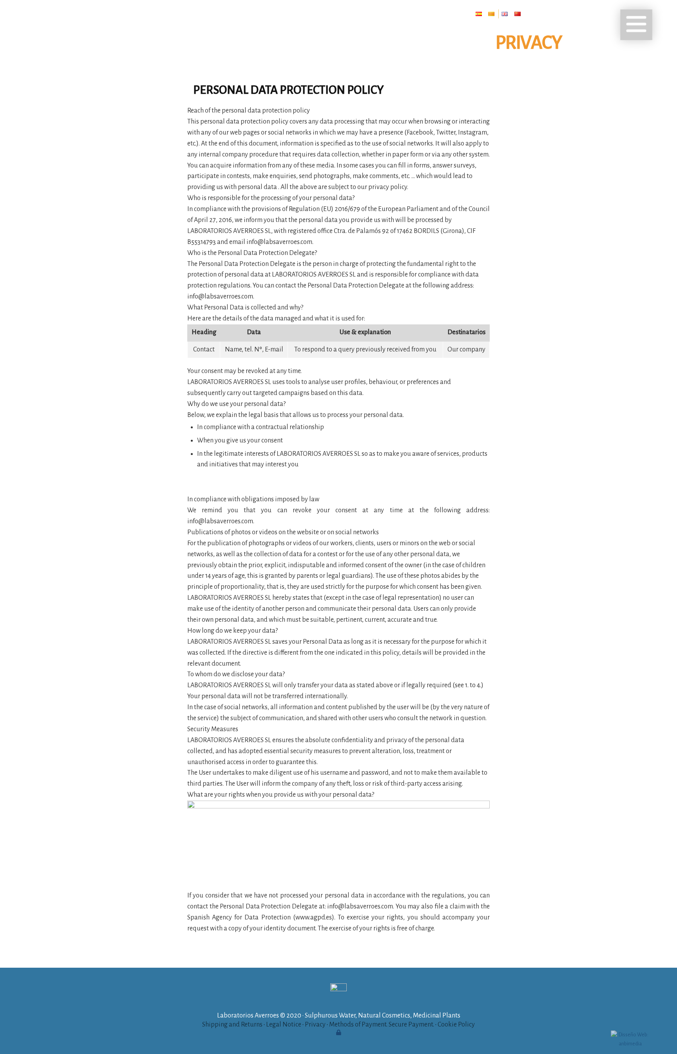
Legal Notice (283, 1024)
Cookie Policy (456, 1024)
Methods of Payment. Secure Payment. (381, 1024)
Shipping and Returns (232, 1024)
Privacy (315, 1024)
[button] (636, 24)
